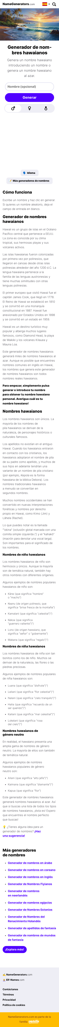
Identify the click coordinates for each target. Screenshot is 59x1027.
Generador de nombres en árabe (30, 863)
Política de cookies (14, 1005)
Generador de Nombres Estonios (30, 909)
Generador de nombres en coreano (31, 870)
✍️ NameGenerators (17, 974)
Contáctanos (10, 989)
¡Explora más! (14, 949)
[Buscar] (54, 4)
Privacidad (9, 999)
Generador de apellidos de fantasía (32, 928)
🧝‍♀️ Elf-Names (13, 979)
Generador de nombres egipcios (30, 902)
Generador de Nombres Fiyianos (30, 884)
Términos (8, 994)
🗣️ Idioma (29, 172)
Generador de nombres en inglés (30, 877)
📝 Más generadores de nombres (29, 180)
